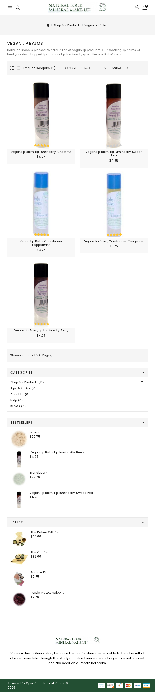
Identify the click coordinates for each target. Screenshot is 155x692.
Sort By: (70, 68)
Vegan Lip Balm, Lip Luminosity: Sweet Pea (114, 153)
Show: (116, 68)
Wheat (35, 432)
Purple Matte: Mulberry (47, 592)
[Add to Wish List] (69, 87)
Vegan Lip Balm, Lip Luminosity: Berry (41, 330)
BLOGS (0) (18, 407)
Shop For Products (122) (28, 382)
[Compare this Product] (69, 94)
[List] (19, 68)
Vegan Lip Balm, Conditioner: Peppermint (41, 243)
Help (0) (16, 400)
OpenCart (33, 683)
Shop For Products (67, 25)
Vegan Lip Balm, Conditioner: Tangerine (113, 241)
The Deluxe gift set (45, 532)
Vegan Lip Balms (96, 25)
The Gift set (40, 552)
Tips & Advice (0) (23, 388)
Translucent (39, 472)
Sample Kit (39, 572)
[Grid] (12, 68)
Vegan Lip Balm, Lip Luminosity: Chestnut (41, 152)
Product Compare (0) (39, 68)
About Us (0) (20, 394)
